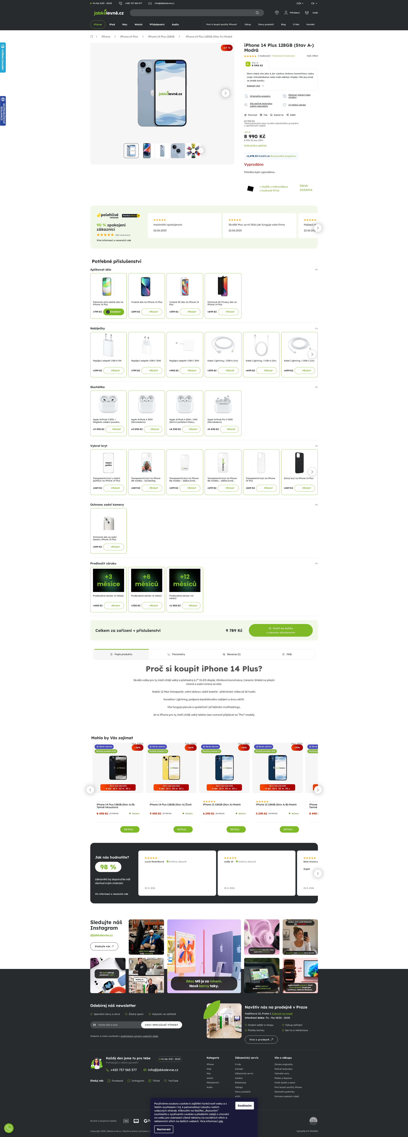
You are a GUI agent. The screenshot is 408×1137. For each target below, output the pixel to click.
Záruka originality (283, 1064)
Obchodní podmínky (284, 1091)
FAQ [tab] (289, 654)
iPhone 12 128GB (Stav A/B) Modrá (276, 804)
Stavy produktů (243, 1091)
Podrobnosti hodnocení (283, 55)
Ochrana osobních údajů (286, 1096)
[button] (225, 93)
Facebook (117, 1080)
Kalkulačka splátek (255, 145)
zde (221, 1121)
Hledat (257, 13)
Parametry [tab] (178, 654)
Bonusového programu (283, 156)
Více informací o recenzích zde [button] (114, 240)
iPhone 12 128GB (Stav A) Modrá (222, 804)
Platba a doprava (283, 1078)
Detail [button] (128, 829)
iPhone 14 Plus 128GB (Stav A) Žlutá (171, 804)
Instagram (138, 1080)
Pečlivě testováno (283, 1069)
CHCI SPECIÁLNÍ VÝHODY (161, 1024)
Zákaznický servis (244, 1073)
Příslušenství (213, 1082)
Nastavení (164, 1129)
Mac (209, 1073)
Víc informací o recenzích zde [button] (111, 894)
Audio (210, 1087)
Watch (210, 1078)
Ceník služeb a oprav (284, 1082)
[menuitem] (97, 24)
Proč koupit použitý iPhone (288, 1087)
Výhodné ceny (281, 1073)
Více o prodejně (259, 1039)
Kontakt (239, 1069)
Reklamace (240, 1082)
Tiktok (156, 1080)
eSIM (237, 1096)
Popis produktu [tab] (123, 654)
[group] (118, 790)
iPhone (210, 1064)
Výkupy (239, 1087)
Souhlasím (245, 1105)
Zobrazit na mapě (282, 1013)
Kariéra (239, 1078)
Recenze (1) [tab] (233, 654)
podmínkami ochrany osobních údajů (139, 1036)
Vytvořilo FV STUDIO (307, 1131)
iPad (209, 1069)
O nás (238, 1064)
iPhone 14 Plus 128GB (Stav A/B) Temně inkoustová (116, 806)
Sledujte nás (102, 946)
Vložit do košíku (280, 630)
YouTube (173, 1080)
